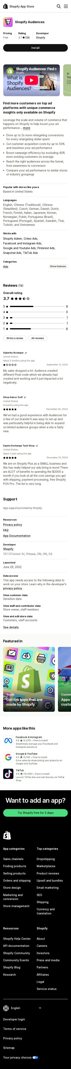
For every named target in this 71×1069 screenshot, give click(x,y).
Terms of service (14, 1028)
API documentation (16, 945)
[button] (35, 742)
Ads (5, 266)
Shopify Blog (11, 967)
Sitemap (9, 1047)
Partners (42, 967)
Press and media (48, 960)
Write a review (15, 338)
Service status (47, 989)
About (41, 938)
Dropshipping (46, 859)
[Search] (59, 6)
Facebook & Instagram (29, 737)
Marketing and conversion (13, 897)
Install (35, 47)
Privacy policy (12, 524)
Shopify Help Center (17, 938)
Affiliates (43, 974)
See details (11, 627)
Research (9, 974)
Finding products (14, 866)
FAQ (5, 530)
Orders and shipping (17, 880)
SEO (39, 895)
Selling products (14, 873)
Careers (42, 945)
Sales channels (13, 859)
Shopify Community (16, 953)
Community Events (16, 960)
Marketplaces (46, 866)
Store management (16, 906)
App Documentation (16, 535)
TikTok (20, 770)
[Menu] (66, 6)
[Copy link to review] (25, 352)
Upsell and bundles (50, 880)
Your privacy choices (17, 1057)
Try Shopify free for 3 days (36, 812)
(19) (27, 37)
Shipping (43, 902)
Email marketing (48, 887)
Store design (12, 887)
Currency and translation (46, 911)
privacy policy (12, 588)
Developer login (14, 1019)
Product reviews (48, 873)
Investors (43, 953)
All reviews (37, 338)
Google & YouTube (26, 753)
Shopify (40, 37)
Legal (40, 981)
